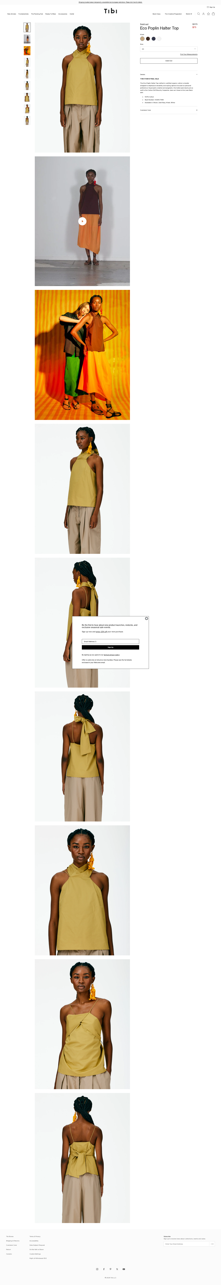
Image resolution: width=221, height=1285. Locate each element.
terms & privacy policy (111, 655)
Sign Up (110, 647)
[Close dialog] (146, 618)
